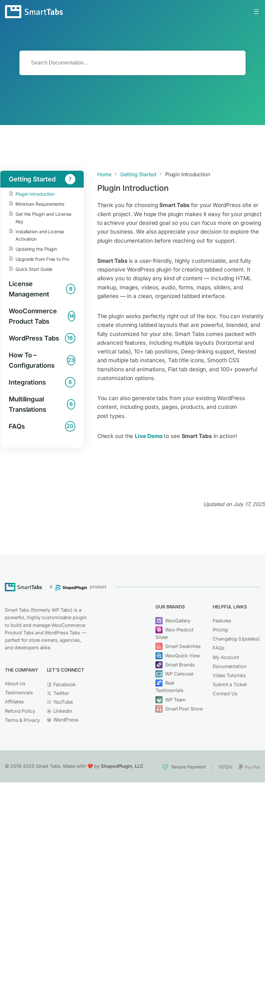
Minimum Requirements (40, 204)
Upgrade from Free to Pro (42, 259)
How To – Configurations (41, 360)
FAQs (41, 426)
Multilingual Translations (41, 404)
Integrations (40, 382)
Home (104, 174)
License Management (40, 289)
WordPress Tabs (41, 338)
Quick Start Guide (34, 269)
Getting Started (40, 179)
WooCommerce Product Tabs (41, 316)
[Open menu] (256, 12)
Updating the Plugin (36, 249)
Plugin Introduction (35, 194)
